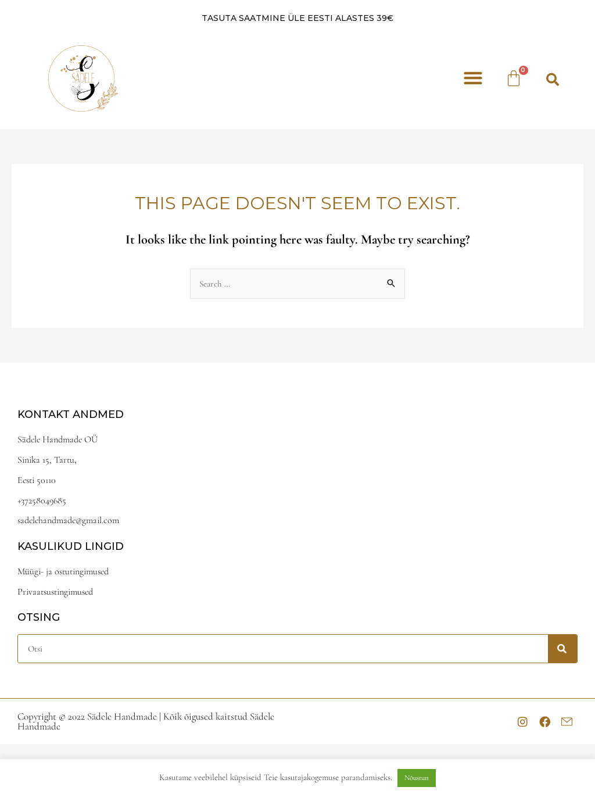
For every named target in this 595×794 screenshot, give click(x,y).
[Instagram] (522, 721)
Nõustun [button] (416, 777)
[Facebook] (544, 721)
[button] (473, 78)
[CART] (514, 78)
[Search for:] (297, 283)
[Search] (562, 649)
